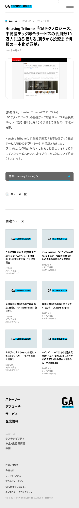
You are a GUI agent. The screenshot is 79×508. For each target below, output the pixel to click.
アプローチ (13, 407)
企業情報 (11, 421)
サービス (11, 414)
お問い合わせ (11, 465)
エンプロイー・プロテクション (18, 492)
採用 (8, 448)
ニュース (13, 21)
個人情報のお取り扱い (16, 486)
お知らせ (26, 21)
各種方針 (9, 470)
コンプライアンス (13, 475)
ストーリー (12, 399)
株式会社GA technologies (68, 402)
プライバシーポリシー (15, 481)
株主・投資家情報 (15, 443)
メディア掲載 (42, 21)
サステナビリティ (14, 438)
